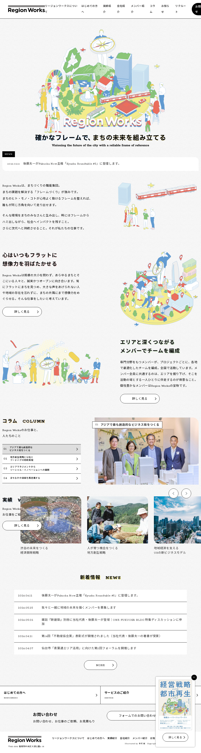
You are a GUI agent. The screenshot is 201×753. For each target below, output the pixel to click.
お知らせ (155, 738)
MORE (100, 665)
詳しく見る (22, 312)
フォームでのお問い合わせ (137, 716)
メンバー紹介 (140, 738)
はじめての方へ (96, 738)
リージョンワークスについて (68, 738)
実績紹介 (112, 738)
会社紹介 (125, 738)
